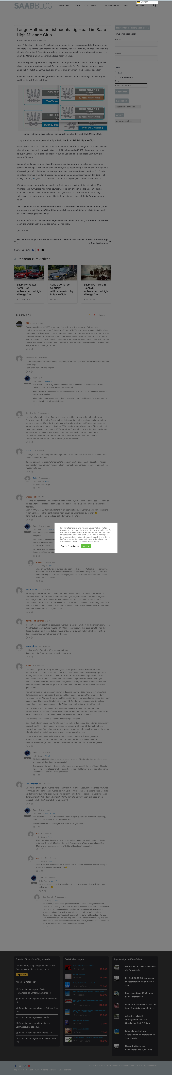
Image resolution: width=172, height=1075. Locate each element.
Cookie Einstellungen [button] (70, 546)
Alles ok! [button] (86, 546)
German (144, 2)
